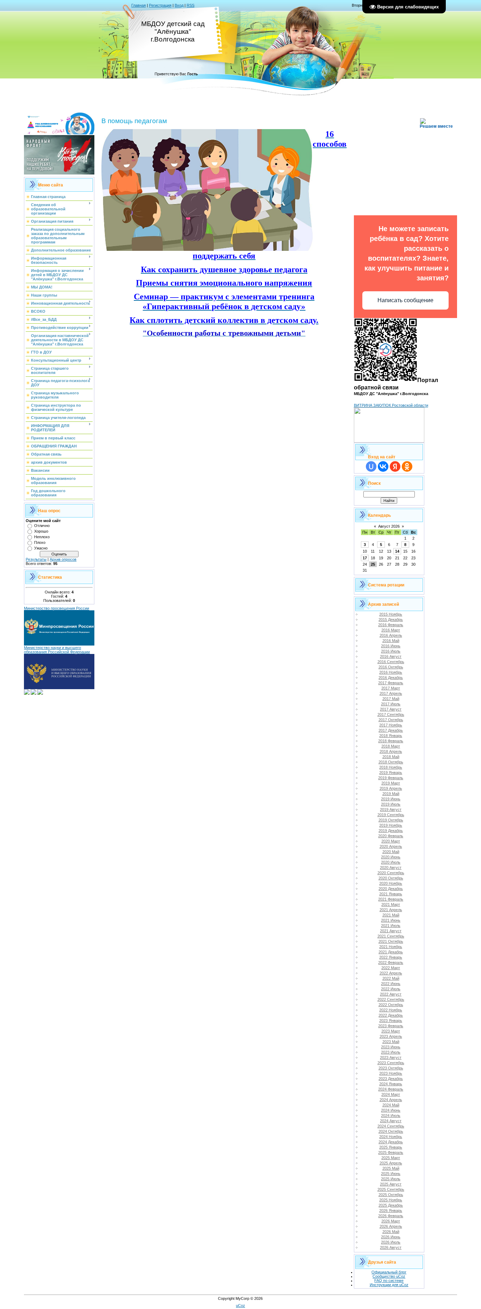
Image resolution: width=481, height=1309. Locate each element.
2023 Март (390, 1031)
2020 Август (390, 867)
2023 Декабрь (391, 1078)
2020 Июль (390, 862)
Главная (138, 5)
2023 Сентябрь (390, 1063)
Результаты (36, 559)
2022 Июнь (390, 983)
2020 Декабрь (391, 889)
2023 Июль (390, 1052)
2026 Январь (390, 1210)
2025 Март (390, 1158)
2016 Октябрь (391, 667)
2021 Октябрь (391, 941)
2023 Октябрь (391, 1068)
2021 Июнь (390, 920)
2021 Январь (390, 894)
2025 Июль (390, 1179)
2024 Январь (390, 1084)
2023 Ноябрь (390, 1073)
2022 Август (390, 994)
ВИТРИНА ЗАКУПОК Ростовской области (391, 405)
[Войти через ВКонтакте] (383, 466)
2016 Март (390, 630)
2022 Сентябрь (390, 999)
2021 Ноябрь (390, 947)
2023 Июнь (390, 1047)
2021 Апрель (391, 910)
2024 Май (390, 1105)
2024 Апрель (391, 1100)
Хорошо (41, 531)
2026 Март (390, 1221)
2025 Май (390, 1168)
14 (397, 551)
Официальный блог (388, 1272)
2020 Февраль (390, 836)
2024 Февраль (390, 1089)
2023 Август (390, 1057)
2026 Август (390, 1247)
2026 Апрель (391, 1226)
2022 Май (390, 978)
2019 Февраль (390, 778)
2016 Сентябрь (390, 662)
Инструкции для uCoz (389, 1285)
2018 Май (390, 757)
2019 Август (390, 809)
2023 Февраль (390, 1026)
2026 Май (390, 1231)
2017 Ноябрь (390, 725)
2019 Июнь (390, 799)
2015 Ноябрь (390, 614)
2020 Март (390, 841)
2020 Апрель (391, 846)
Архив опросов (63, 559)
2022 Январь (390, 957)
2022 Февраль (390, 962)
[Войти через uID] (371, 466)
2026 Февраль (390, 1216)
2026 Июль (390, 1242)
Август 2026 (389, 526)
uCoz (240, 1305)
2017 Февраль (390, 683)
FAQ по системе (389, 1280)
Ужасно (41, 548)
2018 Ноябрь (390, 767)
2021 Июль (390, 925)
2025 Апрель (391, 1163)
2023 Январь (390, 1020)
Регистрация (160, 5)
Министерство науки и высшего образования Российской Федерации (57, 650)
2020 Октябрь (391, 878)
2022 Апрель (391, 973)
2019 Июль (390, 804)
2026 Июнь (390, 1237)
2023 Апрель (391, 1036)
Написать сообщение (405, 300)
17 (365, 558)
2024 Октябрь (391, 1131)
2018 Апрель (391, 751)
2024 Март (390, 1094)
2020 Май (390, 852)
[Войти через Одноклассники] (407, 466)
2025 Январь (390, 1147)
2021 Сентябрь (390, 936)
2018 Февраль (390, 741)
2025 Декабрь (391, 1205)
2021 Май (390, 915)
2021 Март (390, 904)
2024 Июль (390, 1115)
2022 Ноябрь (390, 1010)
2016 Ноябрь (390, 672)
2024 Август (390, 1121)
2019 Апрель (391, 788)
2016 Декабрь (391, 677)
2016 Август (390, 656)
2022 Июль (390, 989)
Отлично (42, 525)
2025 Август (390, 1184)
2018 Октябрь (391, 762)
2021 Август (390, 931)
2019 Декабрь (391, 830)
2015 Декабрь (391, 619)
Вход (179, 5)
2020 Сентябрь (390, 873)
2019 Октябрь (391, 820)
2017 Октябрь (391, 720)
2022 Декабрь (391, 1015)
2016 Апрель (391, 635)
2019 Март (390, 783)
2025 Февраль (390, 1152)
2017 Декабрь (391, 730)
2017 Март (390, 688)
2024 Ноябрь (390, 1137)
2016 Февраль (390, 625)
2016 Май (390, 640)
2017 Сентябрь (390, 714)
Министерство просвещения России (56, 608)
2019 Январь (390, 772)
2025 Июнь (390, 1173)
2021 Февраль (390, 899)
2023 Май (390, 1042)
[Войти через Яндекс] (395, 466)
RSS (190, 5)
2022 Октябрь (391, 1005)
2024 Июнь (390, 1110)
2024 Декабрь (391, 1142)
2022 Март (390, 968)
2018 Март (390, 746)
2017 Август (390, 709)
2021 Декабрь (391, 952)
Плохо (39, 542)
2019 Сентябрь (390, 815)
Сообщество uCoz (389, 1276)
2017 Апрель (391, 693)
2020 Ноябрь (390, 883)
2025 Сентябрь (390, 1189)
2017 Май (390, 699)
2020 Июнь (390, 857)
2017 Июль (390, 704)
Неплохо (42, 537)
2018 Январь (390, 735)
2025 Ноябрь (390, 1200)
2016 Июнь (390, 646)
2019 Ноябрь (390, 825)
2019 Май (390, 794)
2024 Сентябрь (390, 1126)
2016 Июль (390, 651)
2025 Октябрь (391, 1195)
